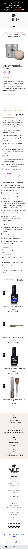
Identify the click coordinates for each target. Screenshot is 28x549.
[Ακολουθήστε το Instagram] (16, 10)
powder (15, 110)
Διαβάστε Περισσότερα (9, 94)
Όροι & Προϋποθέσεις (14, 483)
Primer (15, 190)
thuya (19, 110)
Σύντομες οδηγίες (14, 512)
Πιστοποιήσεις (14, 510)
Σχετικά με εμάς (14, 478)
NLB (20, 542)
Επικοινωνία (14, 492)
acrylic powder (9, 110)
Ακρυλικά (5, 34)
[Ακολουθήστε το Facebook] (14, 10)
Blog (14, 519)
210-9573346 (18, 7)
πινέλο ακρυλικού (17, 156)
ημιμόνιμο (16, 212)
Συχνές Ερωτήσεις (14, 505)
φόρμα (9, 173)
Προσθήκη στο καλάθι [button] (14, 311)
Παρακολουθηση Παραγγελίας (14, 507)
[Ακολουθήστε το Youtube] (19, 10)
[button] (3, 102)
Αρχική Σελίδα (8, 32)
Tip (17, 193)
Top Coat (15, 217)
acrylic (4, 110)
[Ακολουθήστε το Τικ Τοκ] (22, 10)
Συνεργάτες (14, 517)
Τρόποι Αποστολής (14, 488)
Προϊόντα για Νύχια (18, 32)
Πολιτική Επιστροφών (14, 490)
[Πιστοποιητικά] (5, 10)
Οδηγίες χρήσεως (14, 514)
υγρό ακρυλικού (8, 158)
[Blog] (8, 10)
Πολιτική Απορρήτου (14, 481)
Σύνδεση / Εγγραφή (14, 499)
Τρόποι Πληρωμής (14, 485)
